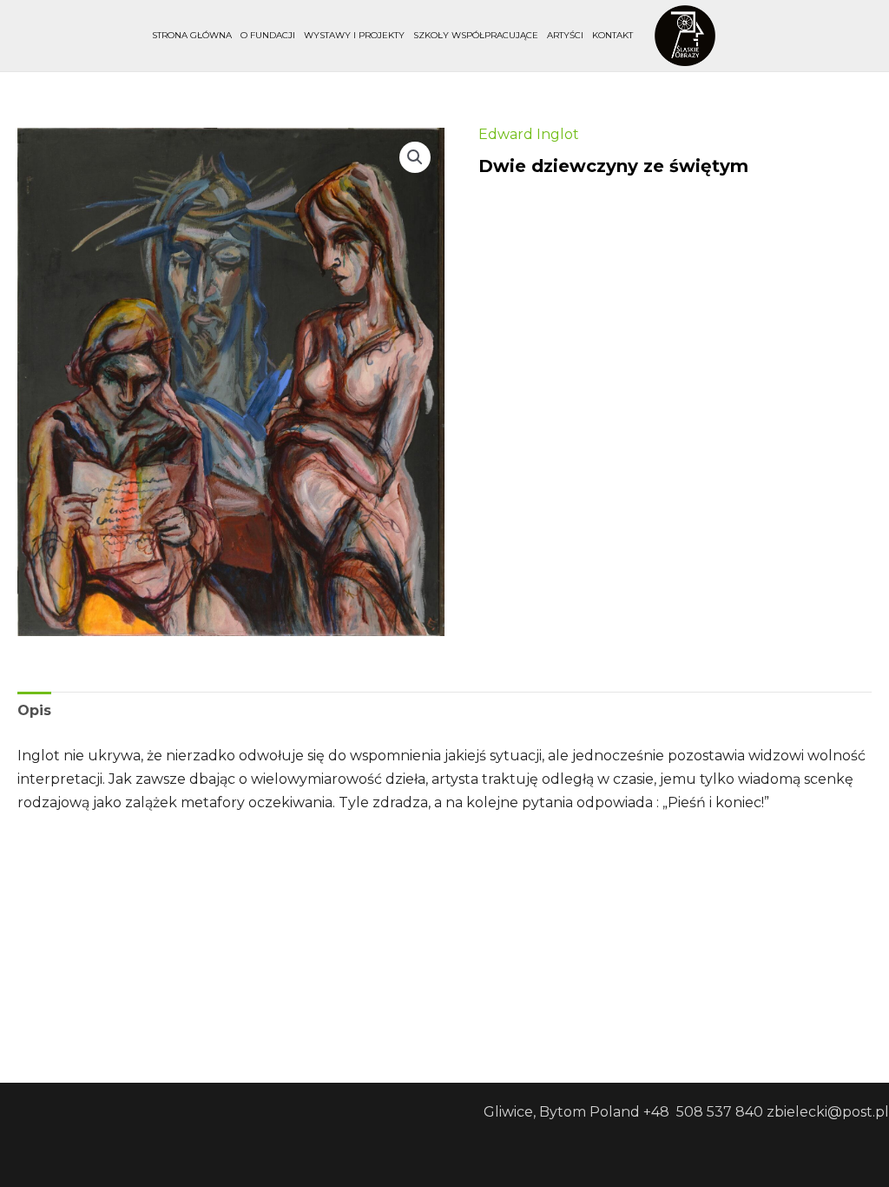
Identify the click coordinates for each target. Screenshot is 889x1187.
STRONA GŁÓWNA (192, 35)
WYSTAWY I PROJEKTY (354, 35)
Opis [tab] (34, 710)
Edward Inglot (528, 134)
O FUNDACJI (267, 35)
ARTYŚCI (565, 35)
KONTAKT (612, 35)
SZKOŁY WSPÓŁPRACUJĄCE (475, 35)
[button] (415, 157)
